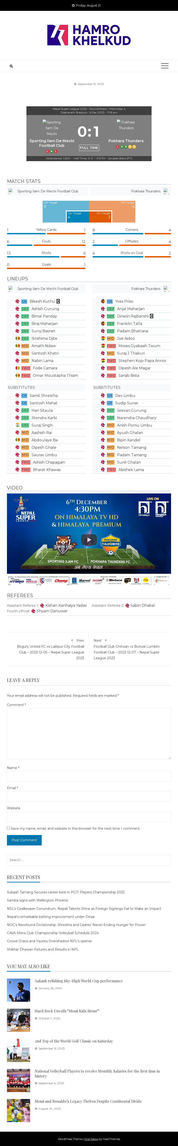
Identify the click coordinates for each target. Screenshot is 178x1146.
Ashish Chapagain (49, 462)
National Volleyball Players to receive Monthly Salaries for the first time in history (97, 1073)
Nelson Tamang (131, 447)
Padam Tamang (132, 455)
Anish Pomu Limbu (134, 425)
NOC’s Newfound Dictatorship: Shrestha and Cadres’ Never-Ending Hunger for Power (76, 925)
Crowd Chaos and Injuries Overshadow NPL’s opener (49, 941)
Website (13, 808)
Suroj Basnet (43, 331)
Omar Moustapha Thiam (55, 375)
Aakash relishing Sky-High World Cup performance (79, 980)
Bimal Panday (44, 316)
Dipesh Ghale (44, 447)
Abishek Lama (131, 470)
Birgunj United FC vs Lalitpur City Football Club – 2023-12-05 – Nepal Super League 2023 (50, 649)
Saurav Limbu (44, 455)
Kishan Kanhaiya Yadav (66, 605)
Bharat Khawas (46, 470)
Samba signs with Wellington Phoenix (37, 900)
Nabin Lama (42, 360)
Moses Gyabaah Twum (139, 346)
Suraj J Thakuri (131, 353)
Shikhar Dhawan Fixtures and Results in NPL (43, 949)
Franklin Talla (129, 323)
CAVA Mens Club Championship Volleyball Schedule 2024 (53, 933)
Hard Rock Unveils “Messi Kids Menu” (67, 1010)
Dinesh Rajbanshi (133, 316)
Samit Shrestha (44, 395)
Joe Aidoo (126, 338)
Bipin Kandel (128, 440)
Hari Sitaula (42, 410)
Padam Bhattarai (132, 331)
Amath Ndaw (44, 346)
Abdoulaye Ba (45, 440)
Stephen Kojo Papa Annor (142, 360)
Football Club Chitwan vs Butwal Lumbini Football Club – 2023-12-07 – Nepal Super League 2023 (127, 649)
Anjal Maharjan (131, 309)
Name (13, 768)
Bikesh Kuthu (42, 301)
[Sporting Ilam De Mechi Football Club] (51, 135)
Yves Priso (124, 301)
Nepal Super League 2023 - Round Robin (80, 108)
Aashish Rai (42, 432)
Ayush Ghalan (130, 432)
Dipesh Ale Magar (134, 368)
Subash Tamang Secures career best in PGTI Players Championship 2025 (65, 892)
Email (12, 788)
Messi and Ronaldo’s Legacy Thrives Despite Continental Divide (88, 1101)
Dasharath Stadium (74, 112)
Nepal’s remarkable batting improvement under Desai (51, 917)
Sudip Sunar (126, 403)
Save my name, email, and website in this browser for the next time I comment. (75, 828)
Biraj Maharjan (45, 323)
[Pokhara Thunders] (126, 135)
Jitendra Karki (44, 418)
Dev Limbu (125, 395)
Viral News (91, 1139)
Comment (16, 705)
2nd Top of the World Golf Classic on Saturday (74, 1041)
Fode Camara (45, 368)
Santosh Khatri (45, 353)
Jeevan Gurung (131, 410)
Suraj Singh (42, 425)
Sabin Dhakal (142, 605)
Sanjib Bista (128, 375)
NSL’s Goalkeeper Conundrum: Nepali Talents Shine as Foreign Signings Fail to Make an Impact (84, 909)
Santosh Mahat (43, 403)
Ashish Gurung (45, 309)
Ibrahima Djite (44, 338)
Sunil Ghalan (129, 462)
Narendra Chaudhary (136, 418)
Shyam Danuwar (52, 611)
